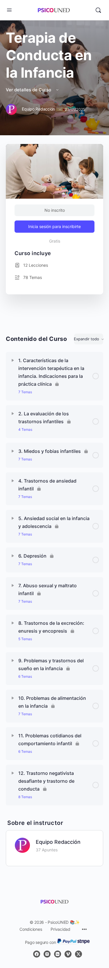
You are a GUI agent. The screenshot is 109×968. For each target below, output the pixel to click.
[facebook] (36, 954)
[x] (78, 954)
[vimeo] (68, 954)
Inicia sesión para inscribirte (54, 226)
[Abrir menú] (9, 9)
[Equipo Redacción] (22, 845)
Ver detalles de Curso (29, 89)
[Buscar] (98, 10)
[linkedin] (57, 954)
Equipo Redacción (58, 842)
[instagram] (47, 954)
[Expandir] (12, 360)
